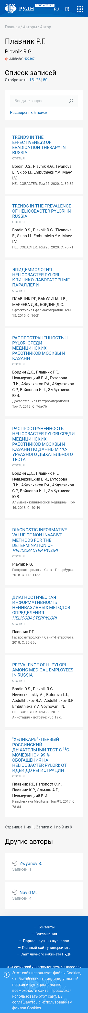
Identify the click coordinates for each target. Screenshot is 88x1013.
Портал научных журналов (46, 941)
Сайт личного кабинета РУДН (46, 954)
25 (38, 80)
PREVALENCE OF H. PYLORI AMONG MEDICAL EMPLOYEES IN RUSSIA (42, 670)
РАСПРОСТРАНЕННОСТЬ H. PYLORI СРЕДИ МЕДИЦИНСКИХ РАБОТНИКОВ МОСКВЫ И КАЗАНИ (40, 348)
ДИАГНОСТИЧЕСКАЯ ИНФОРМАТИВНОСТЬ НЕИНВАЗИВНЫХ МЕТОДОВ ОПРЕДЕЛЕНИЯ (41, 607)
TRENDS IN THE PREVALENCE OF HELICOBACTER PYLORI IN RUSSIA (41, 211)
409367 (29, 58)
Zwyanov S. (31, 863)
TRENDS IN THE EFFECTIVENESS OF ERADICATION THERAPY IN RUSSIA (39, 145)
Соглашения (46, 934)
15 (31, 80)
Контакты (46, 927)
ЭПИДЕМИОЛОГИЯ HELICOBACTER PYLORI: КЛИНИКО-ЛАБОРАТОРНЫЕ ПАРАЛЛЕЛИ (41, 277)
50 (45, 80)
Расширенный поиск (28, 112)
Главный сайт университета (46, 947)
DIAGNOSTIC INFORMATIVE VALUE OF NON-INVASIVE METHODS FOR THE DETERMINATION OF (39, 540)
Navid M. (28, 892)
